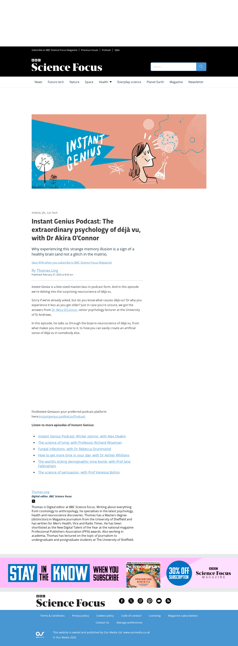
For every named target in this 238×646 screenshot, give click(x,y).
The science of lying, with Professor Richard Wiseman (80, 442)
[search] (201, 66)
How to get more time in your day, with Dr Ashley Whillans (83, 455)
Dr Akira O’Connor (64, 310)
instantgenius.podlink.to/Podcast (62, 416)
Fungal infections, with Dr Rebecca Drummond (74, 449)
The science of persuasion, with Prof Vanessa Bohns (79, 472)
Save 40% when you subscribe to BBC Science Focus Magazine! (72, 262)
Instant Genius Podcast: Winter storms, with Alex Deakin (82, 436)
